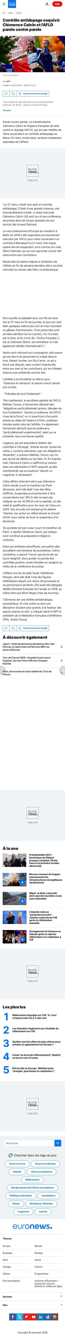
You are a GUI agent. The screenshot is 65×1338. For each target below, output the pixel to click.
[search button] (57, 1143)
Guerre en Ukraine (45, 1163)
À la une (10, 848)
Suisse (16, 1203)
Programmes (41, 1273)
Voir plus (7, 110)
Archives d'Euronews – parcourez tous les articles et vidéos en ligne (48, 1283)
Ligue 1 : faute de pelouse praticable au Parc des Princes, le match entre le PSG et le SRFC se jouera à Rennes (28, 646)
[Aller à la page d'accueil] (12, 4)
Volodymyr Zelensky (41, 1203)
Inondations (49, 1195)
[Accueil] (4, 13)
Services (7, 1296)
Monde (38, 1246)
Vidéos (6, 1273)
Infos (10, 13)
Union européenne (41, 1171)
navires (43, 1211)
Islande (17, 1171)
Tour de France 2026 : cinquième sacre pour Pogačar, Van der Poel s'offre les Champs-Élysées (27, 660)
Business (7, 1253)
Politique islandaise (21, 1195)
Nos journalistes (11, 1280)
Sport (19, 13)
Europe (6, 1246)
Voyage (7, 1266)
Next (5, 1259)
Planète (38, 1253)
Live (57, 3)
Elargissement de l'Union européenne (32, 1187)
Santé (37, 1259)
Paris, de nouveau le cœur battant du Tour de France (27, 673)
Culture (38, 1266)
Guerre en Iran (17, 1163)
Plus (5, 1305)
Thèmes (7, 1238)
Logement (23, 1211)
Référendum (33, 1179)
